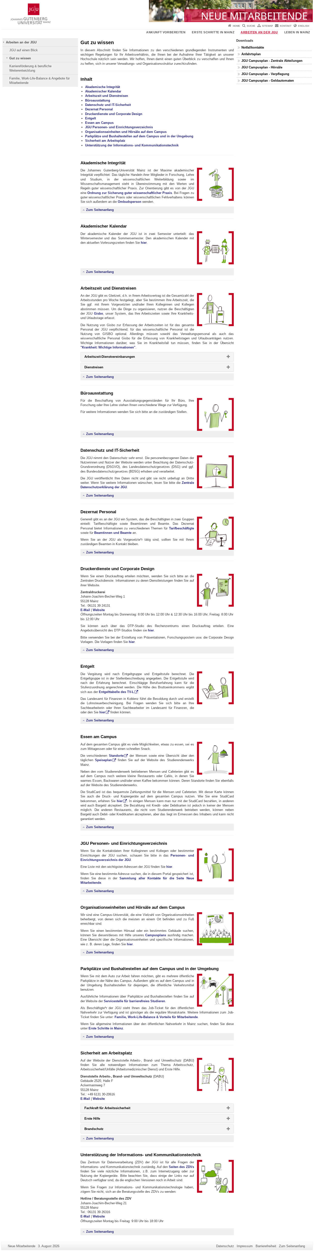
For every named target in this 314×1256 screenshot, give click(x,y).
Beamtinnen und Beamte (112, 533)
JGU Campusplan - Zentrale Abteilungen (271, 61)
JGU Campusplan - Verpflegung (265, 74)
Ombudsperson (129, 202)
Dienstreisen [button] (101, 368)
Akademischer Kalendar (103, 91)
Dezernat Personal (99, 109)
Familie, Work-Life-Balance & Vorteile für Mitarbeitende (156, 1017)
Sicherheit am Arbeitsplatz (105, 140)
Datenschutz (225, 1246)
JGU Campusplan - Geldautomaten (267, 80)
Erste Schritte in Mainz (213, 32)
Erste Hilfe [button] (100, 1119)
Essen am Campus (99, 123)
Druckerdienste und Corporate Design (113, 114)
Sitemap (267, 26)
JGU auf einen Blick (23, 50)
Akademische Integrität (102, 87)
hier (144, 242)
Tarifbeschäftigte (181, 528)
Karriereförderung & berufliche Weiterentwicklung (30, 68)
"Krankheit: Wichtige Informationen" (107, 347)
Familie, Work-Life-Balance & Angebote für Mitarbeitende (39, 81)
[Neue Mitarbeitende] (157, 11)
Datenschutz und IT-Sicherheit (108, 105)
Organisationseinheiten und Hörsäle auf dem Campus (126, 132)
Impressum (245, 1246)
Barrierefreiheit (266, 1246)
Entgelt (90, 118)
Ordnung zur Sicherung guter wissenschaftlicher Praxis (129, 193)
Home (236, 26)
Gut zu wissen (20, 58)
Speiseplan (103, 760)
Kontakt (285, 26)
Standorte (116, 755)
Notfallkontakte (252, 47)
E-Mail (85, 610)
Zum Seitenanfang (100, 210)
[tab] (157, 356)
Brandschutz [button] (101, 1130)
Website (99, 610)
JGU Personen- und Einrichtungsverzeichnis (119, 127)
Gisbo (98, 313)
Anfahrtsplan (251, 54)
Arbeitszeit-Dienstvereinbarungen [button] (117, 358)
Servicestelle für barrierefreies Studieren (134, 1001)
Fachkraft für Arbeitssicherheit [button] (115, 1109)
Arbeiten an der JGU (259, 32)
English (303, 26)
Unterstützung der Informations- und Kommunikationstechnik (132, 145)
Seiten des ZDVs (181, 1167)
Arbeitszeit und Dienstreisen (106, 96)
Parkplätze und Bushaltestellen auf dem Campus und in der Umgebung (139, 136)
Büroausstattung (97, 100)
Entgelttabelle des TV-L (116, 692)
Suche (251, 26)
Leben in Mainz (297, 32)
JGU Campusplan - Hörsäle (261, 67)
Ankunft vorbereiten (165, 32)
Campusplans (155, 935)
